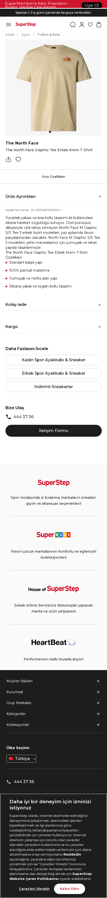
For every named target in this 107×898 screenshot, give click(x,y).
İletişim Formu (53, 430)
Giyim (25, 34)
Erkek (9, 34)
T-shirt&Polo (48, 34)
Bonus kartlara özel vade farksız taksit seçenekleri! (53, 8)
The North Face (22, 143)
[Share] (8, 159)
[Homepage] (25, 24)
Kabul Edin (69, 889)
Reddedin (72, 854)
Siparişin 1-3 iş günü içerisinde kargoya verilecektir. (53, 12)
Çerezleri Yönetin (34, 889)
